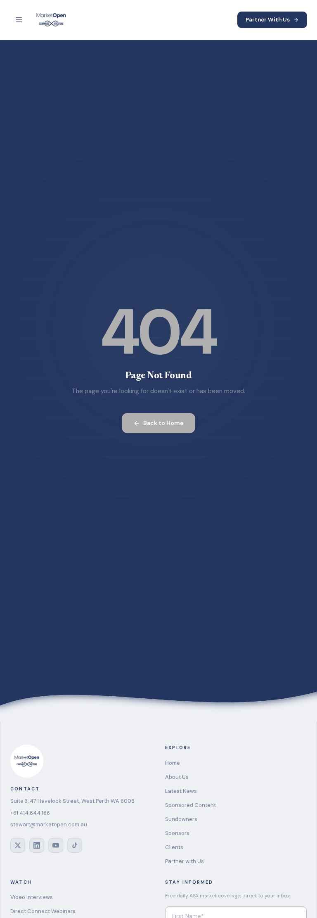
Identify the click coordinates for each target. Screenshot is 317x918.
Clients (174, 847)
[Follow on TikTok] (74, 845)
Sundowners (181, 819)
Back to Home (163, 423)
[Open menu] (19, 20)
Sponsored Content (190, 805)
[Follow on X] (17, 845)
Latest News (181, 791)
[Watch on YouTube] (55, 845)
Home (172, 762)
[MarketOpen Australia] (51, 20)
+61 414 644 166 (30, 812)
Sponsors (177, 833)
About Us (177, 776)
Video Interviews (31, 897)
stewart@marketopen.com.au (48, 824)
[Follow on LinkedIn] (36, 845)
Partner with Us (184, 861)
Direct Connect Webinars (43, 911)
